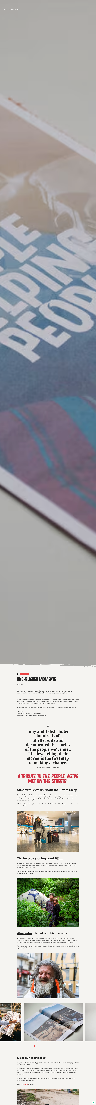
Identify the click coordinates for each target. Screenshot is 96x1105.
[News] (18, 674)
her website (24, 1084)
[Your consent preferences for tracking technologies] (93, 1102)
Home (5, 9)
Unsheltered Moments (14, 9)
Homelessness (24, 674)
